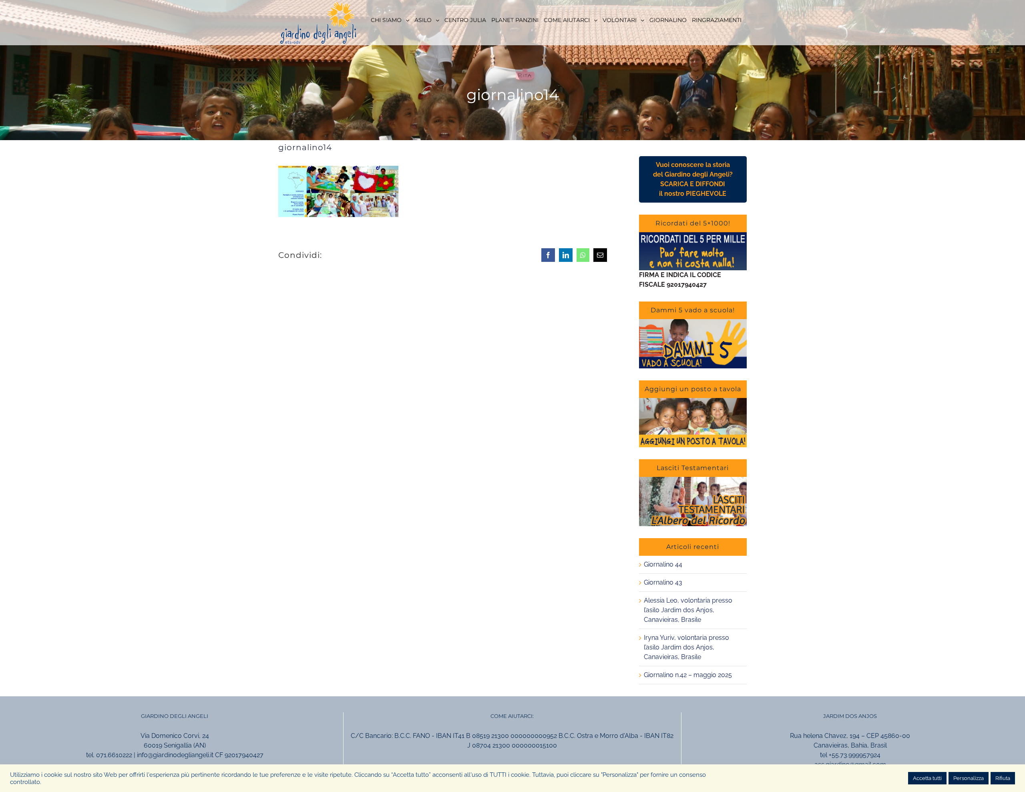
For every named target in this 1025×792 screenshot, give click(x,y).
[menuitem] (390, 20)
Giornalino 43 (663, 582)
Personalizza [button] (968, 778)
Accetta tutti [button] (927, 778)
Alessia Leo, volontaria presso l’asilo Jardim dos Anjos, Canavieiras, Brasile (688, 610)
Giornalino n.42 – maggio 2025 (688, 675)
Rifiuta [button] (1002, 778)
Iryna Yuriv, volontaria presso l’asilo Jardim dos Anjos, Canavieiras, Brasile (686, 647)
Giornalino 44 (663, 564)
